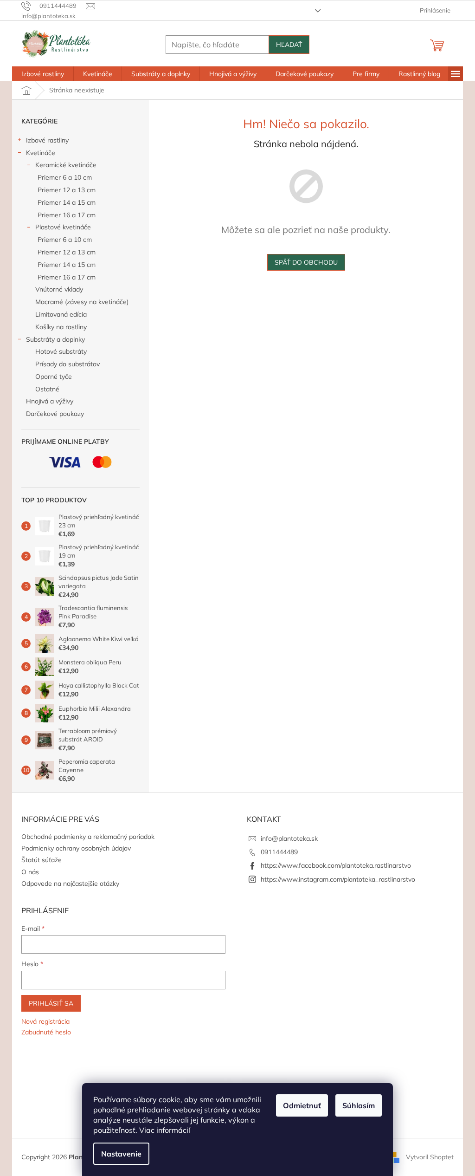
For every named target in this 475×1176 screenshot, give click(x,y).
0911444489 (279, 852)
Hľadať (289, 44)
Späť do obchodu (306, 262)
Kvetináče (40, 153)
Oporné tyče (53, 376)
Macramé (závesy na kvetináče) (81, 302)
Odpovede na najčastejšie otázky (70, 883)
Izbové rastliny (47, 140)
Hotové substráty (61, 351)
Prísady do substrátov (67, 364)
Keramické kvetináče (65, 165)
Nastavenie (121, 1153)
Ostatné (47, 389)
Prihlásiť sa (51, 1003)
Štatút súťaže (41, 860)
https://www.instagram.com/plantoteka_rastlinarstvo (338, 879)
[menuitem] (42, 73)
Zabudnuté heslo (46, 1032)
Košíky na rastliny (61, 327)
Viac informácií (164, 1130)
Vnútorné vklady (59, 289)
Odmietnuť (302, 1105)
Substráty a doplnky (55, 339)
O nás (30, 872)
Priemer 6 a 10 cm (65, 177)
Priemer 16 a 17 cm (67, 215)
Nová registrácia (45, 1021)
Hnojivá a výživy (49, 401)
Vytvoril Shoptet (430, 1156)
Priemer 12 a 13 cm (67, 190)
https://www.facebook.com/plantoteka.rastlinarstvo (336, 865)
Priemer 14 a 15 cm (67, 202)
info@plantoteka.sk (289, 838)
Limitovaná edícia (61, 314)
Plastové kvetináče (63, 227)
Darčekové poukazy (55, 413)
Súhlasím (358, 1105)
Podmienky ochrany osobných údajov (76, 848)
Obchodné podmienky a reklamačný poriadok (87, 836)
